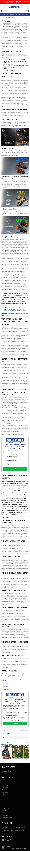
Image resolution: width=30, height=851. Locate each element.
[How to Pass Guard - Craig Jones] (15, 198)
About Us (4, 799)
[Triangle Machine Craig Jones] (15, 166)
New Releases (18, 14)
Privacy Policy (5, 808)
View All (26, 742)
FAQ (3, 803)
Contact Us (4, 794)
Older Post (5, 730)
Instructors (12, 14)
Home (3, 780)
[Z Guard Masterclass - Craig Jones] (15, 225)
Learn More (15, 469)
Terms (3, 806)
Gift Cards (4, 789)
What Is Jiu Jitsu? (6, 812)
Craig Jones (13, 17)
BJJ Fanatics (3, 17)
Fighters (8, 17)
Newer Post (24, 730)
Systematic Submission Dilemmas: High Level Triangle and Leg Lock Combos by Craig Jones (14, 310)
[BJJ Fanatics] (15, 7)
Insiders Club (5, 792)
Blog (3, 801)
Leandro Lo (9, 264)
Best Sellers (24, 14)
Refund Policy (5, 810)
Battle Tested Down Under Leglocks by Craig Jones (15, 307)
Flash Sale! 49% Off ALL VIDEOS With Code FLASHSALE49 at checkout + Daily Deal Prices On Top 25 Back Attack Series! (15, 2)
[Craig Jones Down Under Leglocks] (15, 137)
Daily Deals (5, 14)
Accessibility (5, 815)
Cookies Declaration (7, 817)
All (3, 737)
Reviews (4, 796)
